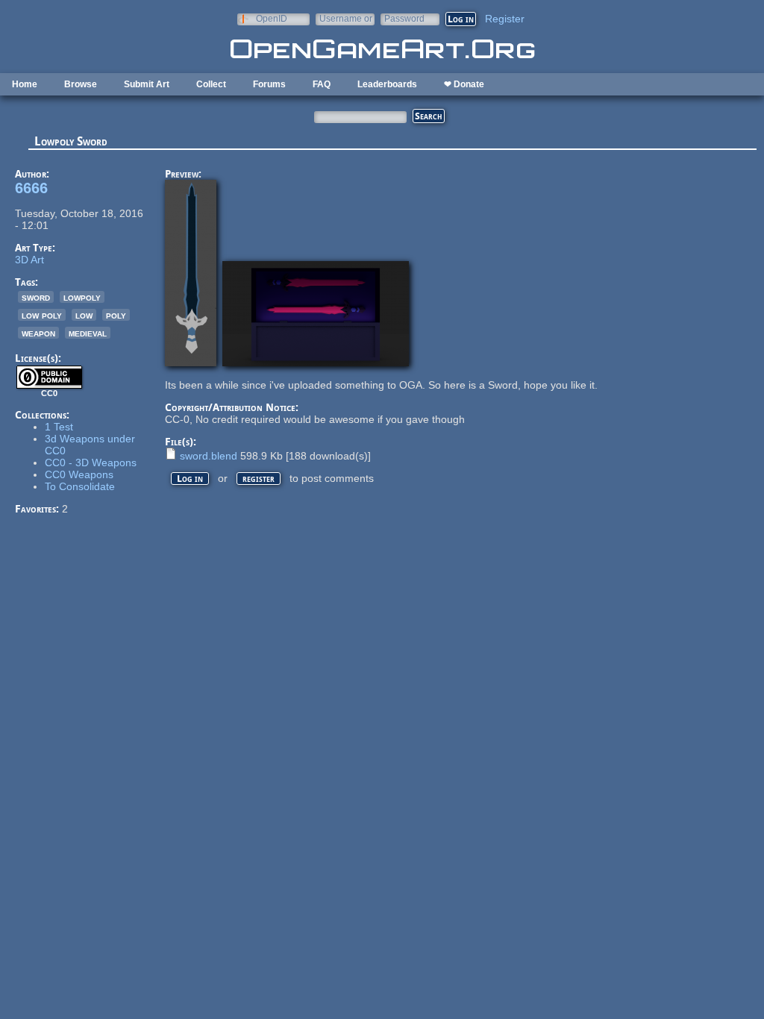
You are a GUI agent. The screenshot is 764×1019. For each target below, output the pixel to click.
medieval (88, 333)
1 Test (59, 427)
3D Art (29, 260)
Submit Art (146, 84)
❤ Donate (464, 84)
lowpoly (82, 297)
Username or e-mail (345, 18)
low (84, 315)
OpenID (271, 18)
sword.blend (208, 456)
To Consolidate (80, 486)
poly (116, 315)
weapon (38, 333)
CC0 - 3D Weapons (91, 462)
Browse (80, 84)
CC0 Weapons (79, 474)
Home (24, 84)
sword (36, 297)
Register (505, 19)
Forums (269, 84)
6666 (31, 188)
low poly (42, 315)
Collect (211, 84)
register (258, 478)
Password (404, 18)
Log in (190, 478)
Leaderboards (387, 84)
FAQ (322, 84)
